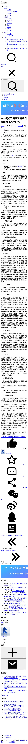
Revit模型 (9, 34)
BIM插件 (9, 30)
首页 (9, 94)
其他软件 (9, 28)
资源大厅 (6, 32)
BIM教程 (6, 8)
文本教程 (9, 13)
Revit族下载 (10, 35)
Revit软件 (9, 18)
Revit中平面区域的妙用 (18, 591)
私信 (25, 669)
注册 (4, 64)
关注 (25, 657)
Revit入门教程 (13, 11)
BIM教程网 (12, 742)
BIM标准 (9, 15)
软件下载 (6, 17)
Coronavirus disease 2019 (10, 704)
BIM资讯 (6, 6)
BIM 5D (9, 27)
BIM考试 (6, 37)
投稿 (2, 66)
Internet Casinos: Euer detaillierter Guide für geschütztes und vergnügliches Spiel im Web (14, 715)
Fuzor (8, 21)
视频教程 (9, 10)
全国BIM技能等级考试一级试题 (15, 39)
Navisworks (9, 20)
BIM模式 (19, 166)
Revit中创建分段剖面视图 (19, 592)
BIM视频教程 (7, 735)
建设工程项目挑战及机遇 (19, 437)
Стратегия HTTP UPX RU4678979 (12, 709)
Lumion (8, 24)
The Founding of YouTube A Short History (14, 705)
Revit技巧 (20, 126)
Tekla (8, 25)
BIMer (2, 126)
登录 (2, 64)
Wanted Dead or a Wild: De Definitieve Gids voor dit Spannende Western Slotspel (15, 713)
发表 (2, 624)
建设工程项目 (12, 156)
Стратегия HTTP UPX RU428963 (12, 708)
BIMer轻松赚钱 (7, 737)
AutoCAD (9, 23)
